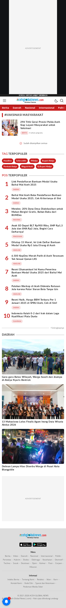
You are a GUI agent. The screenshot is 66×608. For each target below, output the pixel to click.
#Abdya (34, 160)
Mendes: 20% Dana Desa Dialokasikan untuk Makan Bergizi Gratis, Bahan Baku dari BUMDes (37, 212)
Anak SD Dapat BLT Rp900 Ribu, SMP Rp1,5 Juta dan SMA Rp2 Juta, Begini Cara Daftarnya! (37, 228)
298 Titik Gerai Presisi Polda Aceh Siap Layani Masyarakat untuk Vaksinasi (40, 125)
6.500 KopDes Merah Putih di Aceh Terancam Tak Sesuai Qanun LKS (38, 257)
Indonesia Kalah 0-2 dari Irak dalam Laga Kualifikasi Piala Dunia (35, 315)
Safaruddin (21, 160)
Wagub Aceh (27, 166)
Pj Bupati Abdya (44, 166)
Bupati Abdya (48, 160)
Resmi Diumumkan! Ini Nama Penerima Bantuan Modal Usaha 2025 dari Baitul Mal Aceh (37, 272)
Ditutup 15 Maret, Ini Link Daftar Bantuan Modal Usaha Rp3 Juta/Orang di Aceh (36, 244)
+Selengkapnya (57, 327)
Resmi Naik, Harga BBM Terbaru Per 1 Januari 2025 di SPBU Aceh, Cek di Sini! (34, 301)
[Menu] (4, 100)
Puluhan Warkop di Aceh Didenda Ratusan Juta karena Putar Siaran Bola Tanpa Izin (36, 288)
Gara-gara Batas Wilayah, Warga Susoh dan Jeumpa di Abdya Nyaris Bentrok (32, 378)
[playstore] (40, 545)
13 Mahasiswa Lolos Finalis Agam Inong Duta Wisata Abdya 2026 (32, 423)
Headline (8, 160)
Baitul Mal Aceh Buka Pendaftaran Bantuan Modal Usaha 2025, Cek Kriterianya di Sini (36, 197)
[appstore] (25, 545)
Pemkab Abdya (10, 166)
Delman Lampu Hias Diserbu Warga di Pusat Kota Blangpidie (31, 468)
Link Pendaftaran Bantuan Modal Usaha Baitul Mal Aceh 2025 (34, 183)
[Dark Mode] (56, 100)
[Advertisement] (33, 48)
